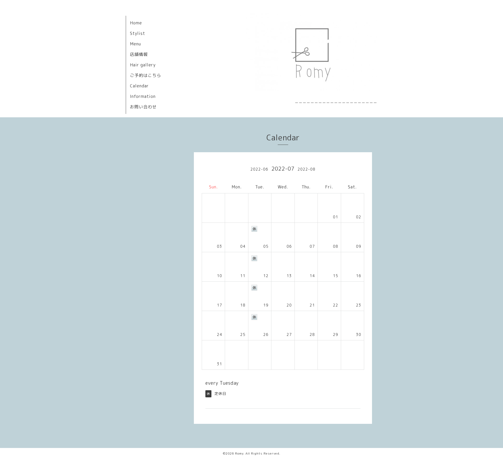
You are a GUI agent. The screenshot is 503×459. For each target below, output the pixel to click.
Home (136, 23)
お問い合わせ (143, 107)
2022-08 (306, 169)
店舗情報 (139, 54)
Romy (239, 453)
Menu (135, 44)
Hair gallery (143, 65)
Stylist (137, 33)
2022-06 (259, 169)
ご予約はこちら (145, 75)
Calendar (139, 86)
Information (143, 96)
